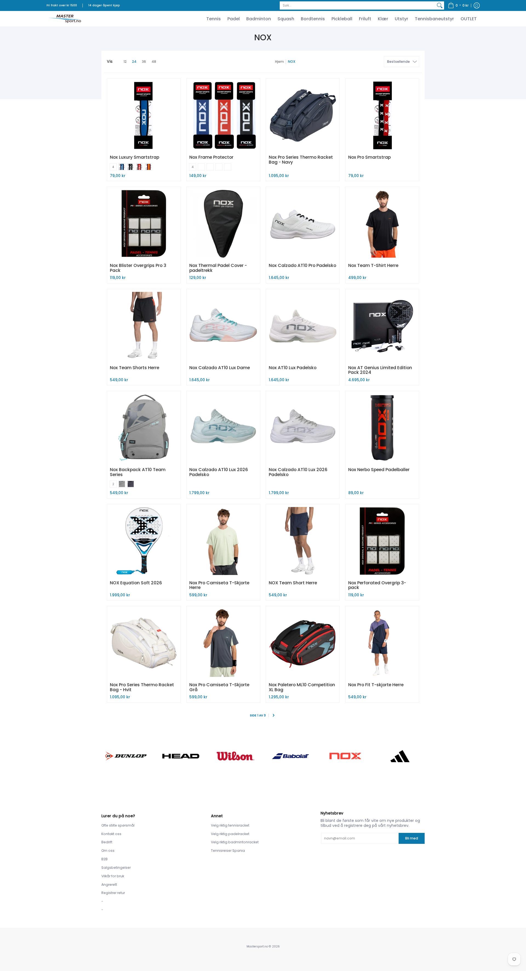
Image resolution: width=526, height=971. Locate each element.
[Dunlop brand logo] (126, 756)
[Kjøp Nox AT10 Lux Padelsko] (303, 326)
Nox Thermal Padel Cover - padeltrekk (218, 268)
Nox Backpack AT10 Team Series (137, 472)
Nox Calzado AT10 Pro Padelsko (302, 265)
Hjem (279, 61)
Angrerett (109, 884)
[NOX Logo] (345, 756)
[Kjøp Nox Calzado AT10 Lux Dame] (223, 326)
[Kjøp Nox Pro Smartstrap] (382, 115)
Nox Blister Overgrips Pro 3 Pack (138, 268)
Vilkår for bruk (112, 876)
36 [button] (144, 61)
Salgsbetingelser (116, 867)
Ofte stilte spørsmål (118, 825)
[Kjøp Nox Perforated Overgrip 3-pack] (382, 541)
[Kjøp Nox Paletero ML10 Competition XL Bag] (303, 643)
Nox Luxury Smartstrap (134, 157)
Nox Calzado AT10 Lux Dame (219, 368)
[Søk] (439, 5)
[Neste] (273, 716)
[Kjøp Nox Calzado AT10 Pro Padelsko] (303, 224)
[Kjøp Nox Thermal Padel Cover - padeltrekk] (223, 224)
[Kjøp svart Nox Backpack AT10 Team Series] (144, 428)
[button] (458, 5)
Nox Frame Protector (211, 157)
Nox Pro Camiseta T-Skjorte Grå (219, 687)
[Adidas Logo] (400, 756)
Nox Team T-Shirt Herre (373, 265)
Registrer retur (113, 892)
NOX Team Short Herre (293, 583)
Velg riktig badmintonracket (235, 842)
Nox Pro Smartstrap (369, 157)
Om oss (108, 850)
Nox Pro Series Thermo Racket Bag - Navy (301, 159)
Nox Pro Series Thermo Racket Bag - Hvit (142, 687)
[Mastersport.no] (64, 19)
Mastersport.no (257, 946)
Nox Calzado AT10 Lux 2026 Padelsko (218, 472)
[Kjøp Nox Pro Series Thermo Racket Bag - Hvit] (144, 643)
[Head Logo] (180, 756)
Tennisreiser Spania (228, 850)
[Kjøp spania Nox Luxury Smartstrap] (144, 115)
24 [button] (134, 61)
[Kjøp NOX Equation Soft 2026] (144, 541)
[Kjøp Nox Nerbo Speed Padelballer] (382, 428)
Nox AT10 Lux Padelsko (292, 368)
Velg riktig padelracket (230, 834)
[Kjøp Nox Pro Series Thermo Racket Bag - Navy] (303, 115)
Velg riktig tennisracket (230, 825)
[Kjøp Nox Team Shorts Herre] (144, 326)
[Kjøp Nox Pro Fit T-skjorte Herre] (382, 643)
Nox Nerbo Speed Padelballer (379, 469)
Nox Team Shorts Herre (134, 368)
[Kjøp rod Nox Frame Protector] (223, 115)
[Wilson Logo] (235, 756)
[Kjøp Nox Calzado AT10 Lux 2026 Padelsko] (223, 428)
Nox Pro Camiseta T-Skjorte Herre (219, 585)
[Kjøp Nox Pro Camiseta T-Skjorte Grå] (223, 643)
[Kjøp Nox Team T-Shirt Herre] (382, 224)
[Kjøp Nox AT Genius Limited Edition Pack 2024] (382, 326)
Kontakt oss (111, 834)
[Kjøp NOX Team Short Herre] (303, 541)
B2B (104, 859)
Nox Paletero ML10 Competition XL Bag (302, 687)
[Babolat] (290, 756)
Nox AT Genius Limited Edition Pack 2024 (380, 370)
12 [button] (125, 61)
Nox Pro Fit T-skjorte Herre (376, 685)
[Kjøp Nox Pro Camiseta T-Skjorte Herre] (223, 541)
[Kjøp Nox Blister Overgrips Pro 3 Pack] (144, 224)
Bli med (411, 838)
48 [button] (153, 61)
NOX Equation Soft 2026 (136, 583)
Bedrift (106, 842)
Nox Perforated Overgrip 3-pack (377, 585)
